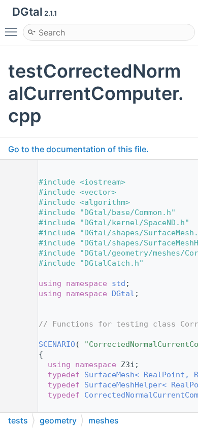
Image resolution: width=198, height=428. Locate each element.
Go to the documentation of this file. (78, 149)
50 (15, 344)
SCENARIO (57, 344)
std (118, 283)
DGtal (123, 293)
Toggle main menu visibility (13, 31)
